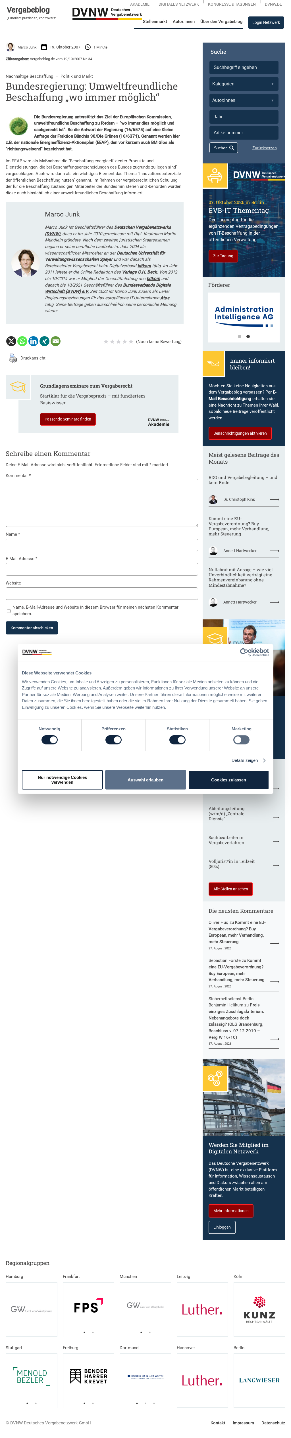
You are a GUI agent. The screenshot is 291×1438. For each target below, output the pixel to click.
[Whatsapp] (22, 341)
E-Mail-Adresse (21, 558)
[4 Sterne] (125, 341)
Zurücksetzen (264, 148)
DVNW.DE (273, 4)
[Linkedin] (33, 341)
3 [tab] (154, 1403)
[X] (11, 341)
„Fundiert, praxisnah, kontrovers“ (31, 18)
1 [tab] (239, 337)
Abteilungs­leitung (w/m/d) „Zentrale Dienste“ (226, 813)
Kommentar (18, 475)
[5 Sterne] (131, 341)
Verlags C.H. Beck (139, 272)
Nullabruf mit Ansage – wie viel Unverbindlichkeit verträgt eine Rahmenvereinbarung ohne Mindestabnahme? (241, 577)
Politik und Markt (77, 76)
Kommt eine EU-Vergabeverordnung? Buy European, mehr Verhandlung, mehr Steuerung (239, 526)
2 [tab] (248, 337)
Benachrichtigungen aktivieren (240, 433)
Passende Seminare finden (68, 419)
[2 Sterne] (112, 341)
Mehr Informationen (231, 1210)
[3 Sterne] (118, 341)
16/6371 (129, 136)
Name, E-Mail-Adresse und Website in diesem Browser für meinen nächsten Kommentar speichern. (95, 610)
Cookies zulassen (228, 779)
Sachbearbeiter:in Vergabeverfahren (226, 840)
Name (13, 534)
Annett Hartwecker (240, 550)
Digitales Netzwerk (179, 4)
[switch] (113, 740)
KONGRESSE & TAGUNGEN (232, 4)
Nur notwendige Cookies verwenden (62, 780)
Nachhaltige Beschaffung (29, 76)
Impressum (243, 1423)
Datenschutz (273, 1423)
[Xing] (44, 341)
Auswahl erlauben (145, 779)
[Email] (56, 341)
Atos (164, 297)
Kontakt (218, 1423)
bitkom (144, 265)
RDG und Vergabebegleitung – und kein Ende (243, 480)
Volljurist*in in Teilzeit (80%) (232, 864)
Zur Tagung (223, 256)
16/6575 (134, 129)
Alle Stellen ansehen (230, 889)
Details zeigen (245, 760)
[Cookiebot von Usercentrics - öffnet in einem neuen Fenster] (244, 652)
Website (13, 583)
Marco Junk (27, 47)
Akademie (139, 4)
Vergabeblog (28, 9)
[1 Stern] (106, 341)
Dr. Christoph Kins (239, 499)
